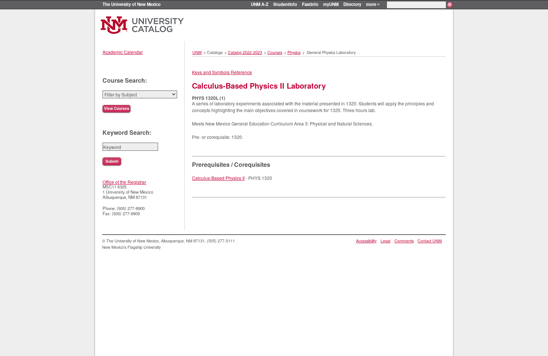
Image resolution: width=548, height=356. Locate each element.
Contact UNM (430, 241)
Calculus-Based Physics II (218, 178)
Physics (293, 52)
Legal (385, 241)
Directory (352, 4)
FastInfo (310, 4)
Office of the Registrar (124, 182)
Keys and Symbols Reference (222, 72)
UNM (197, 52)
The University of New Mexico (132, 4)
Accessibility (366, 241)
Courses (274, 52)
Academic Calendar (123, 52)
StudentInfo (285, 4)
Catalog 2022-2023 (245, 52)
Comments (404, 241)
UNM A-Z (259, 4)
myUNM (330, 4)
